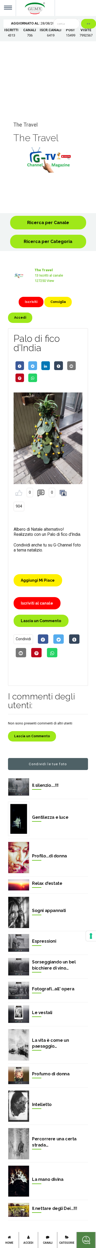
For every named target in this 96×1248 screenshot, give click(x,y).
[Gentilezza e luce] (18, 819)
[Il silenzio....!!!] (18, 787)
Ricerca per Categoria (48, 241)
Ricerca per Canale (48, 222)
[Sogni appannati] (18, 912)
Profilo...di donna (49, 855)
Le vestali (42, 1012)
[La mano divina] (18, 1181)
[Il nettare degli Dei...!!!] (18, 1210)
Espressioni (44, 941)
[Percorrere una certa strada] (18, 1144)
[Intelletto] (18, 1106)
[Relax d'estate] (18, 885)
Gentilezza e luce (50, 817)
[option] (48, 160)
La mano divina (47, 1179)
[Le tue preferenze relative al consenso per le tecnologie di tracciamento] (91, 936)
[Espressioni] (18, 943)
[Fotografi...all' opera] (18, 990)
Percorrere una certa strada (54, 1141)
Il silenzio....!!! (45, 785)
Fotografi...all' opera (53, 988)
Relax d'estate (47, 883)
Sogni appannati (49, 910)
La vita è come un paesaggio (50, 1043)
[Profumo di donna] (18, 1075)
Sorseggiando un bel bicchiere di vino (53, 964)
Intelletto (42, 1104)
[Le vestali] (18, 1014)
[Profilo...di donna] (18, 857)
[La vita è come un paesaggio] (18, 1045)
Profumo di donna (51, 1073)
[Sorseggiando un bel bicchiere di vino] (18, 967)
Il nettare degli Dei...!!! (54, 1208)
